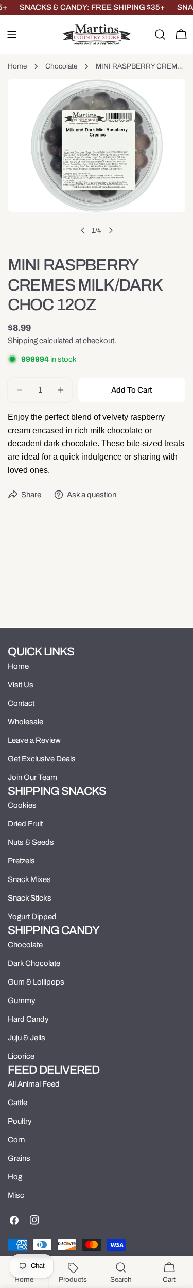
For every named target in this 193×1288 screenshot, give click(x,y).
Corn (16, 1140)
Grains (19, 1158)
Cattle (17, 1102)
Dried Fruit (25, 824)
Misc (16, 1195)
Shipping (23, 340)
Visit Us (20, 685)
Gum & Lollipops (36, 982)
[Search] (160, 34)
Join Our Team (32, 777)
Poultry (20, 1121)
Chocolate (61, 66)
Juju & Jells (26, 1037)
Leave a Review (34, 740)
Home (17, 66)
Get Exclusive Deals (42, 759)
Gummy (22, 1000)
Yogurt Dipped (32, 916)
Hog (15, 1177)
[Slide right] (110, 230)
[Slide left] (83, 230)
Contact (21, 703)
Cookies (22, 805)
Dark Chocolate (34, 963)
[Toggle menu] (12, 34)
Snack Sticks (29, 898)
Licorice (21, 1056)
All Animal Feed (34, 1084)
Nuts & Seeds (31, 842)
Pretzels (21, 861)
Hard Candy (28, 1019)
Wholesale (25, 722)
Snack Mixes (29, 879)
